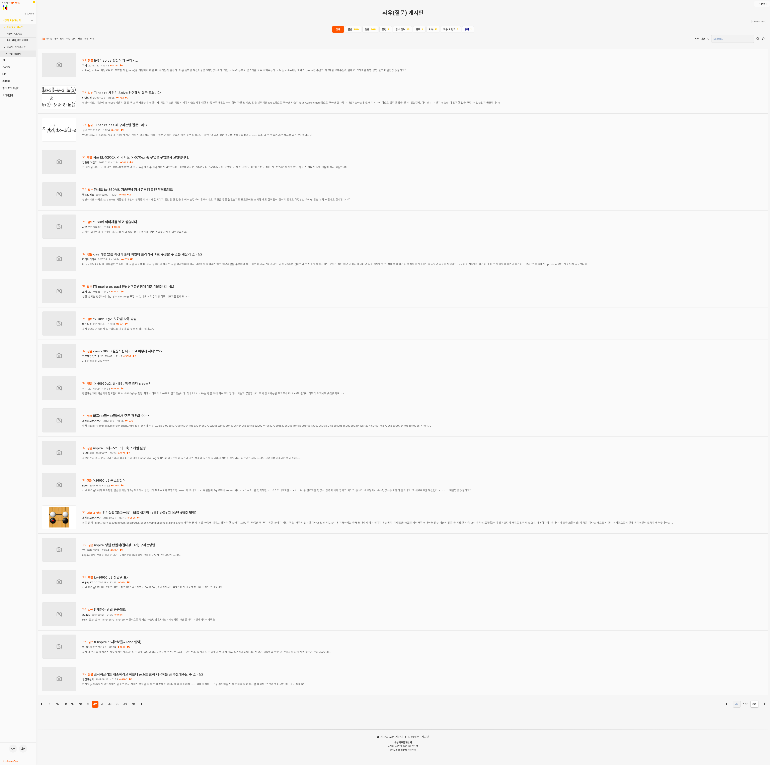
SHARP (6, 81)
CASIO (6, 67)
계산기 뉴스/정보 (14, 34)
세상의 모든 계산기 (11, 20)
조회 (74, 38)
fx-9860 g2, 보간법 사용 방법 (115, 319)
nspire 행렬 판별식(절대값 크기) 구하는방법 (124, 545)
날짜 (62, 38)
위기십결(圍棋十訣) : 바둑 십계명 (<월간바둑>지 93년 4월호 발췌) (149, 513)
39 (72, 704)
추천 (86, 38)
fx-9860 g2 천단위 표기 (111, 577)
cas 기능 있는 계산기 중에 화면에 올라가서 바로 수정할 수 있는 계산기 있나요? (147, 254)
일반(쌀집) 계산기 (10, 88)
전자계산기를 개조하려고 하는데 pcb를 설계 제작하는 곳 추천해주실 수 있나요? (148, 674)
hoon (85, 485)
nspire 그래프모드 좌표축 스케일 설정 (119, 448)
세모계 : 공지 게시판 (16, 47)
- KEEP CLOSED (759, 21)
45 (117, 704)
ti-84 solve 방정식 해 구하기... (116, 60)
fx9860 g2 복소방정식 (108, 480)
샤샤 (84, 227)
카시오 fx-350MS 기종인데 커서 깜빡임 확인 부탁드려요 (133, 190)
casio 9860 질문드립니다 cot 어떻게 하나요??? (127, 351)
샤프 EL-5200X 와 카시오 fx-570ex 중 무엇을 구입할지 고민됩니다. (141, 157)
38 (65, 704)
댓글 (80, 38)
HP (4, 74)
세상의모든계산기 (91, 420)
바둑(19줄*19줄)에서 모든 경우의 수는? (121, 416)
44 (109, 704)
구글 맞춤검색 (15, 54)
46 (125, 704)
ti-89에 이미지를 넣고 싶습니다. (115, 222)
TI (3, 60)
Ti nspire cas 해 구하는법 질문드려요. (121, 125)
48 (133, 704)
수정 (68, 38)
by (10, 761)
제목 (56, 38)
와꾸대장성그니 (90, 356)
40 (80, 704)
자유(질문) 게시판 (15, 27)
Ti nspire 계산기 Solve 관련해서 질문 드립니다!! (128, 93)
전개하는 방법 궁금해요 (110, 610)
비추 (92, 38)
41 (87, 704)
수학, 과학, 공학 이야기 (17, 40)
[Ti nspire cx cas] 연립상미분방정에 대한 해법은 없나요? (133, 287)
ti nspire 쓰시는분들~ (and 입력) (117, 642)
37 (57, 704)
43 (102, 704)
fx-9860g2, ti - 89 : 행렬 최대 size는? (121, 383)
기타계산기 (7, 95)
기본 (46, 38)
